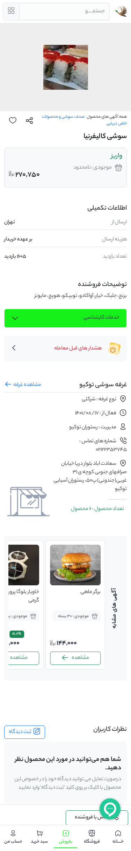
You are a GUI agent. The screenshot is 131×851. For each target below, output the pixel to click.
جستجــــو (95, 11)
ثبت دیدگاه (20, 732)
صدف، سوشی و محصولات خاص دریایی (84, 120)
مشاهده (66, 658)
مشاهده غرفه (27, 385)
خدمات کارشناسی (101, 318)
